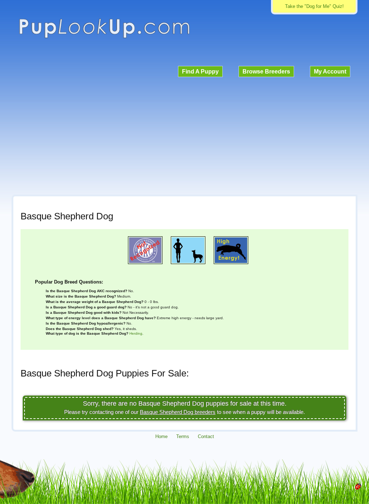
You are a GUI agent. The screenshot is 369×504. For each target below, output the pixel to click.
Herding (135, 333)
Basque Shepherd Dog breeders (177, 412)
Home (161, 436)
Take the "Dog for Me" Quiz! (314, 6)
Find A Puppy (200, 71)
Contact (206, 436)
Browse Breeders (266, 71)
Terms (182, 436)
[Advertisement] (184, 134)
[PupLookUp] (104, 37)
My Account (330, 71)
